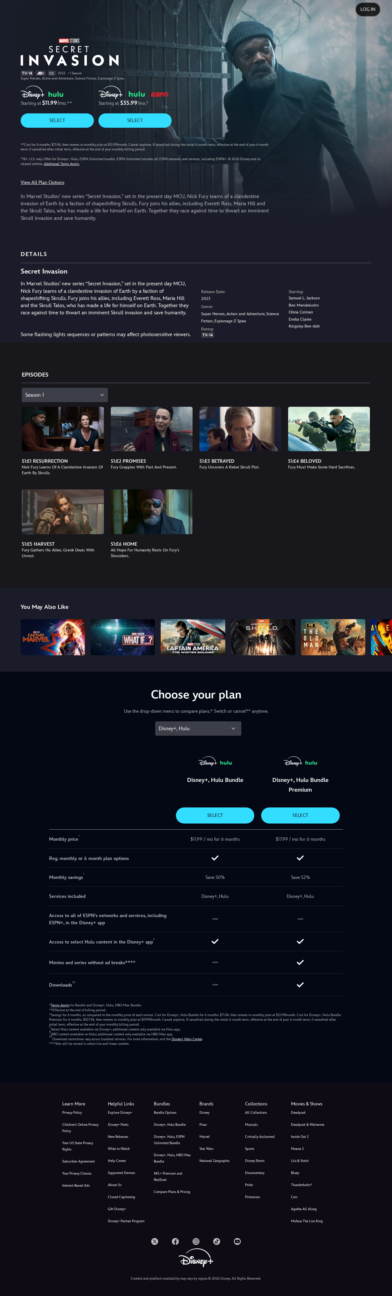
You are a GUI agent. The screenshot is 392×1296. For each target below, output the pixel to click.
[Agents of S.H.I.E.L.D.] (263, 637)
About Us (115, 1185)
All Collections (256, 1113)
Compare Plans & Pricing (172, 1192)
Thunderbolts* (301, 1185)
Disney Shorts (255, 1161)
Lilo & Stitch (299, 1161)
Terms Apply (60, 1005)
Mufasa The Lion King (307, 1221)
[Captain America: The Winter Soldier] (193, 637)
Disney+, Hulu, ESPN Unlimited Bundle (169, 1140)
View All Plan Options (42, 182)
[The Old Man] (333, 637)
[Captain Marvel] (53, 637)
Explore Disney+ (120, 1113)
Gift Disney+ (117, 1209)
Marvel (204, 1137)
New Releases (118, 1137)
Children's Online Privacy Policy (80, 1128)
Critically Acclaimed (260, 1137)
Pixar (203, 1125)
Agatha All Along (304, 1209)
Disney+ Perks (118, 1125)
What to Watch (119, 1149)
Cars (294, 1197)
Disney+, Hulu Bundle (170, 1125)
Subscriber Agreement (78, 1161)
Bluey (295, 1173)
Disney (204, 1113)
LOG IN (367, 9)
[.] (154, 1241)
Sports (249, 1149)
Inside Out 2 (299, 1137)
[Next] (381, 636)
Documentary (254, 1173)
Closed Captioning (121, 1197)
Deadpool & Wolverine (307, 1125)
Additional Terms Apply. (61, 164)
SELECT (57, 120)
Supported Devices (121, 1173)
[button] (127, 1104)
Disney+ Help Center (187, 1039)
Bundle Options (165, 1113)
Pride (249, 1185)
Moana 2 (297, 1149)
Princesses (252, 1197)
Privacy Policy (72, 1113)
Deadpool (298, 1113)
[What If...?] (123, 637)
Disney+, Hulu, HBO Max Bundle (172, 1158)
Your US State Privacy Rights (77, 1146)
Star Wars (206, 1149)
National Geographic (214, 1161)
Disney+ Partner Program (126, 1221)
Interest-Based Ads (76, 1185)
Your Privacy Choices (77, 1173)
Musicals (251, 1125)
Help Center (117, 1161)
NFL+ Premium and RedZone (168, 1176)
